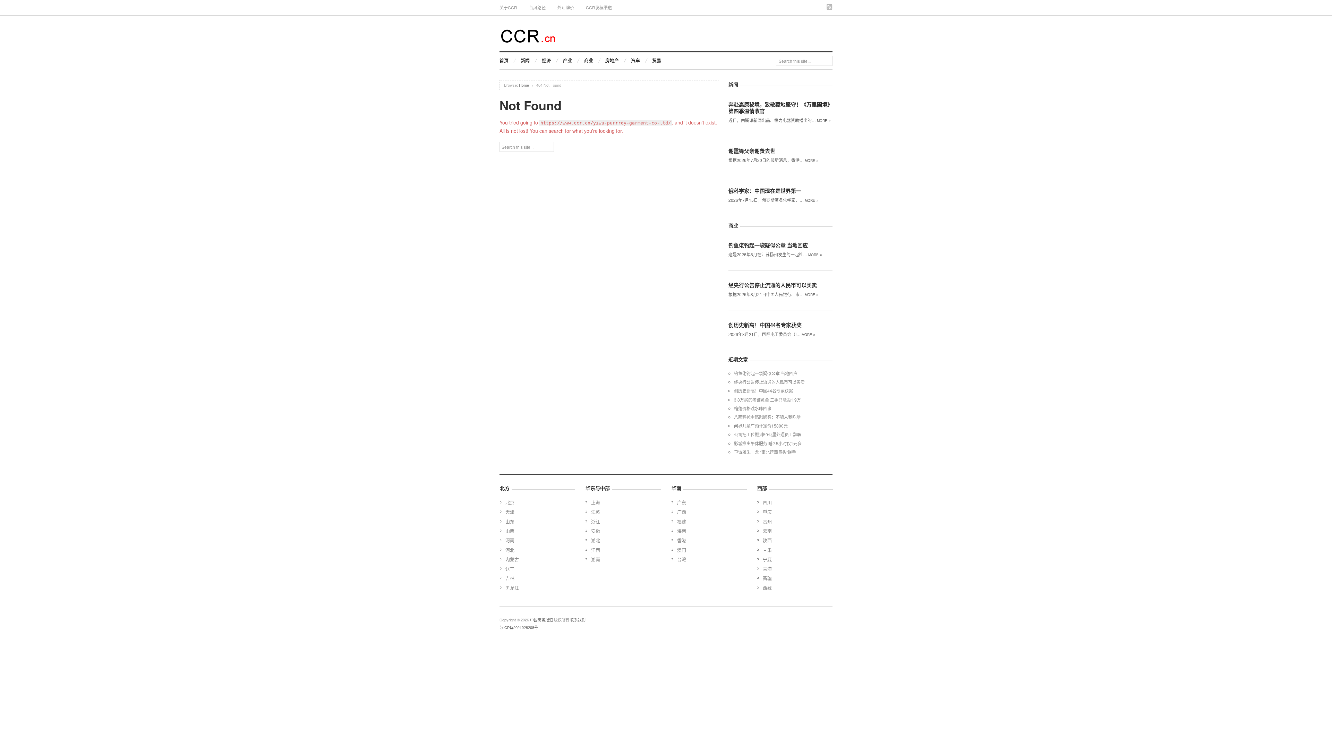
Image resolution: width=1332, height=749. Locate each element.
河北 (509, 549)
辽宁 (509, 568)
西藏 (767, 587)
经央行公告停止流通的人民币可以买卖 (772, 285)
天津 (509, 511)
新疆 (767, 578)
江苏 (595, 511)
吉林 (509, 578)
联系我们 (578, 619)
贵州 (767, 521)
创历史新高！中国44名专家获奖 (765, 325)
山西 (509, 530)
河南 (509, 540)
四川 (767, 502)
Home (524, 85)
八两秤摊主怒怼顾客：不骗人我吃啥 (767, 417)
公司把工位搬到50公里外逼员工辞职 (767, 434)
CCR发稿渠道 (599, 7)
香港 (681, 540)
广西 (681, 511)
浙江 (595, 521)
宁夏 (767, 559)
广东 (681, 502)
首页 (504, 60)
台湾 (681, 559)
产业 (567, 60)
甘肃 (767, 549)
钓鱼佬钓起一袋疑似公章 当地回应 (768, 245)
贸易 (656, 60)
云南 (767, 530)
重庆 (767, 511)
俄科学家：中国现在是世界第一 (764, 191)
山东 (509, 521)
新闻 (525, 60)
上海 (595, 502)
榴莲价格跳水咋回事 (752, 408)
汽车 (635, 60)
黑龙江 (512, 587)
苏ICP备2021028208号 (519, 627)
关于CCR (508, 7)
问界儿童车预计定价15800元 (761, 426)
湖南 (595, 559)
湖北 (595, 540)
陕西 (767, 540)
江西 (595, 549)
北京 (509, 502)
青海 (767, 568)
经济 (546, 60)
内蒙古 (512, 559)
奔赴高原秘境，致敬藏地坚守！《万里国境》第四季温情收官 (780, 108)
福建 (681, 521)
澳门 (681, 549)
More (824, 120)
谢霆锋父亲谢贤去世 (751, 151)
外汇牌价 (565, 7)
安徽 (595, 530)
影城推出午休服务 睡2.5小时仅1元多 (768, 443)
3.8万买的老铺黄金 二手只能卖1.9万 (767, 400)
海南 (681, 530)
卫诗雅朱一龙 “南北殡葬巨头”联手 (765, 452)
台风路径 (537, 7)
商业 (588, 60)
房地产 (612, 60)
